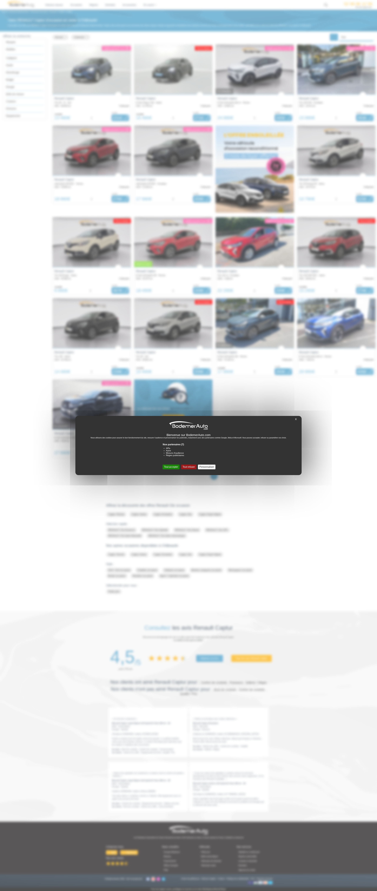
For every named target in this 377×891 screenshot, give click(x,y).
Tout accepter (171, 467)
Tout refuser (189, 467)
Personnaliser (206, 467)
